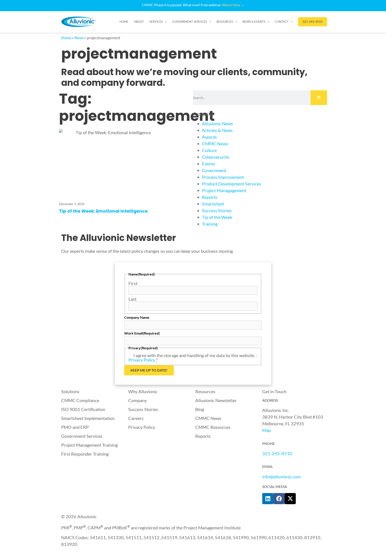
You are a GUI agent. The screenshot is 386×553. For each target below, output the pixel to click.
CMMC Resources (213, 427)
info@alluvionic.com (281, 476)
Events (208, 163)
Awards (209, 137)
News (79, 37)
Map (266, 430)
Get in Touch (274, 391)
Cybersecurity (215, 157)
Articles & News (217, 130)
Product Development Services (231, 183)
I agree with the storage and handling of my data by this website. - (193, 357)
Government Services (189, 21)
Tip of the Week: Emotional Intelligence (103, 211)
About (139, 21)
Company (137, 400)
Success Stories (217, 210)
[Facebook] (279, 498)
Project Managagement (224, 190)
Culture (209, 150)
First (132, 283)
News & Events (253, 21)
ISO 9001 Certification (83, 409)
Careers (136, 418)
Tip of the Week (217, 217)
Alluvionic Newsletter (216, 400)
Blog (199, 409)
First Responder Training (85, 453)
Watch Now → (233, 5)
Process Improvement (223, 177)
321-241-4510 (277, 453)
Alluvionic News (217, 123)
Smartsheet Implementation (88, 418)
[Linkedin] (267, 498)
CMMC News (215, 143)
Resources (224, 21)
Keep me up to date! (149, 370)
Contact (282, 21)
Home (124, 21)
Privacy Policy (141, 359)
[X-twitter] (290, 498)
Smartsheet (213, 203)
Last (132, 299)
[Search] (318, 97)
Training (210, 223)
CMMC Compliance (80, 400)
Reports (209, 197)
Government (214, 170)
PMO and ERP (75, 427)
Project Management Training (89, 445)
